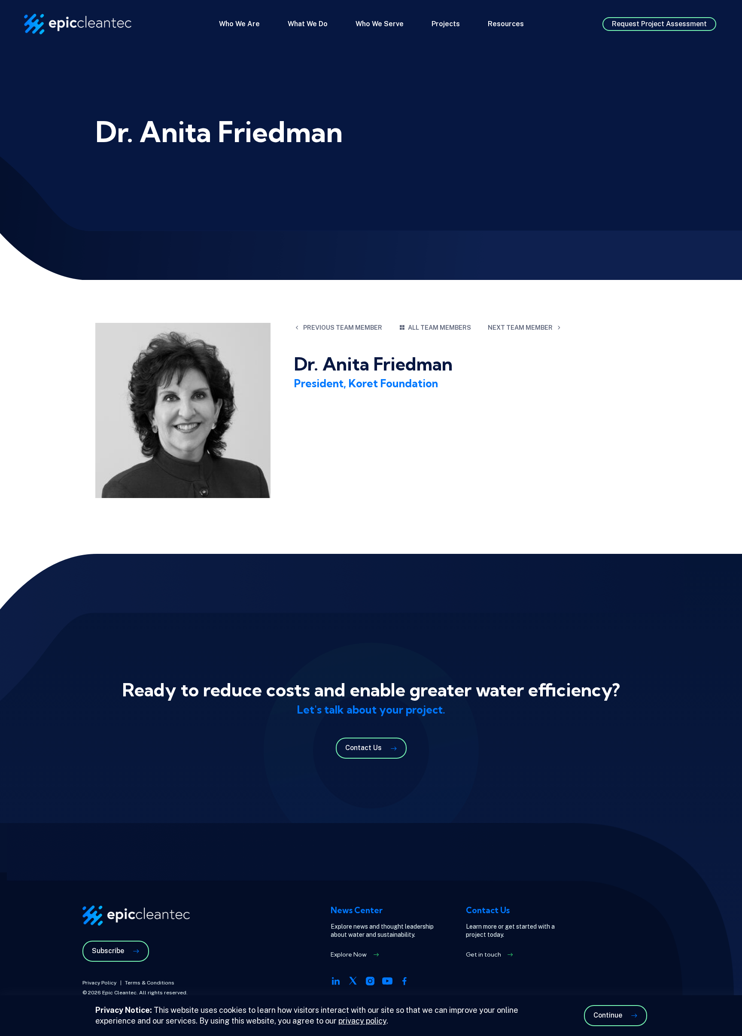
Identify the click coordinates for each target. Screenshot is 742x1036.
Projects (446, 24)
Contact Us (363, 748)
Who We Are (239, 24)
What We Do (308, 24)
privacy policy (362, 1020)
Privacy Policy (99, 983)
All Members (439, 327)
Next (520, 327)
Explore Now (349, 954)
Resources (506, 24)
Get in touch (483, 954)
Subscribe (108, 951)
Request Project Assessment (659, 24)
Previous (342, 327)
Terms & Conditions (149, 983)
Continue (607, 1015)
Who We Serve (380, 24)
